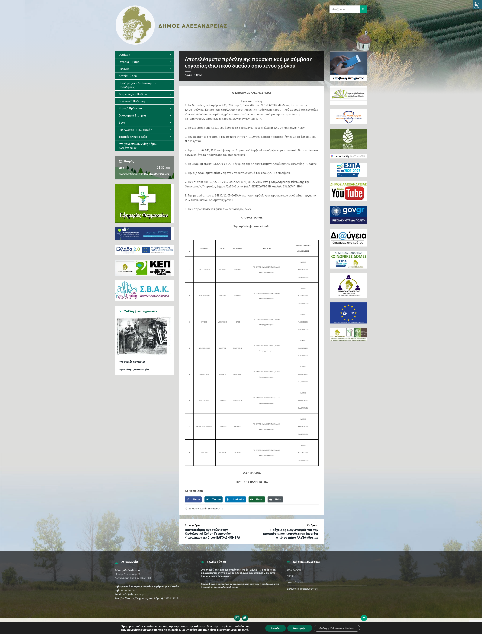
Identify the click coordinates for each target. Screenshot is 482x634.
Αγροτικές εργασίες (132, 361)
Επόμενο (312, 525)
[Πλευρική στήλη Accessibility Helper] (477, 4)
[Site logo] (171, 44)
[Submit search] (363, 9)
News (199, 75)
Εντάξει (275, 628)
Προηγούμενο (193, 525)
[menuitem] (144, 54)
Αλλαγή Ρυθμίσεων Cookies (336, 628)
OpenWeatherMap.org (156, 174)
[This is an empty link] (364, 618)
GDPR (290, 576)
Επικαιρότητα (215, 508)
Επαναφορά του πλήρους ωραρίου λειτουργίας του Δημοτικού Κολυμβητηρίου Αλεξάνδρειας (240, 585)
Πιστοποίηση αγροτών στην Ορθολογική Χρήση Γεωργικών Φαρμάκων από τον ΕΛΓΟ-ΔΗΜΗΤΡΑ (212, 533)
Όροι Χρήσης (294, 570)
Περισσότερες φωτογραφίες (134, 369)
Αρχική (188, 75)
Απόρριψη (300, 628)
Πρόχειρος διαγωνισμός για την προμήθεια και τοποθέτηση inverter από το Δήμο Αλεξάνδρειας (290, 533)
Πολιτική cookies (296, 582)
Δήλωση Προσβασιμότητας (302, 588)
